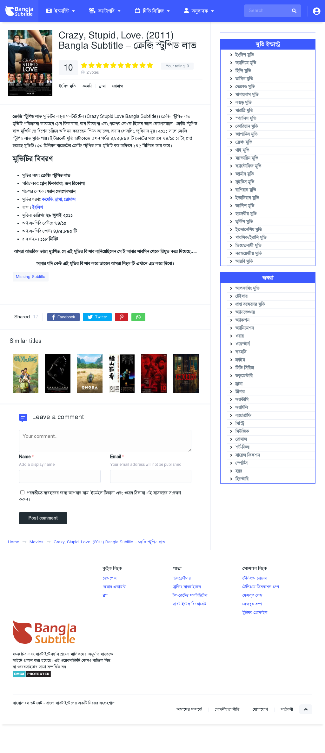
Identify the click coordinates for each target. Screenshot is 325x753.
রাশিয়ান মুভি (245, 190)
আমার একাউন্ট (114, 586)
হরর (238, 471)
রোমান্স (117, 86)
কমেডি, (48, 199)
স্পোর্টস (241, 463)
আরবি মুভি (244, 261)
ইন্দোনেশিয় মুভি (248, 229)
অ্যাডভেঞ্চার (245, 312)
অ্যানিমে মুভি (245, 62)
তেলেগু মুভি (245, 86)
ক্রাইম (240, 360)
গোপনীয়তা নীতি (227, 709)
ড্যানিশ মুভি (245, 205)
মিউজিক (242, 431)
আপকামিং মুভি (247, 288)
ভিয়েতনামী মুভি (248, 245)
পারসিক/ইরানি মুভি (251, 237)
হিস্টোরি (242, 479)
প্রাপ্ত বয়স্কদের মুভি (250, 304)
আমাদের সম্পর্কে (189, 709)
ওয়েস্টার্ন (242, 344)
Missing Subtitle (30, 276)
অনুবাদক (199, 11)
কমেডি (87, 86)
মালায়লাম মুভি (247, 94)
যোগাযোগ (260, 709)
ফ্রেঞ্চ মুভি (243, 142)
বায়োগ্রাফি (243, 415)
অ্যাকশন (242, 320)
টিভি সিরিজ (153, 11)
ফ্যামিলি (241, 407)
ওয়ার (239, 336)
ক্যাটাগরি (106, 11)
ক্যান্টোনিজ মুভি (248, 166)
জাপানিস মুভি (246, 134)
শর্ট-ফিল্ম (242, 447)
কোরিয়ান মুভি (246, 126)
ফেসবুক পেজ (252, 595)
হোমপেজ (109, 578)
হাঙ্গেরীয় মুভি (246, 213)
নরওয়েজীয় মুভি (248, 253)
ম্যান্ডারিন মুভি (246, 158)
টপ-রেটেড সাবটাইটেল (190, 595)
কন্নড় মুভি (243, 102)
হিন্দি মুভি (243, 70)
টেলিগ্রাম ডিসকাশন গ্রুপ (260, 586)
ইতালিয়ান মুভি (247, 197)
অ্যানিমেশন (244, 328)
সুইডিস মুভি (245, 182)
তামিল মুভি (244, 78)
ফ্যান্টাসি (242, 399)
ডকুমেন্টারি (244, 375)
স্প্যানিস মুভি (245, 118)
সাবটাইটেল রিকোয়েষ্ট (189, 604)
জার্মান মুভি (244, 174)
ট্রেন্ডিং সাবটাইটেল (187, 586)
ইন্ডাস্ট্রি (61, 11)
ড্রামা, (59, 199)
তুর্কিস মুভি (244, 221)
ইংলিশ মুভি (67, 86)
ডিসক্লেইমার (182, 578)
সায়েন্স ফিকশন (247, 455)
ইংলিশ (37, 207)
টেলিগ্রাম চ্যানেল (254, 578)
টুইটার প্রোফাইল (254, 612)
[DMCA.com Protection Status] (32, 676)
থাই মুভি (242, 150)
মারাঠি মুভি (244, 110)
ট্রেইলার (241, 296)
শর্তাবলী (287, 709)
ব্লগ (105, 595)
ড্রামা (102, 86)
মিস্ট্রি (239, 423)
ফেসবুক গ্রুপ (252, 604)
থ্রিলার (240, 391)
